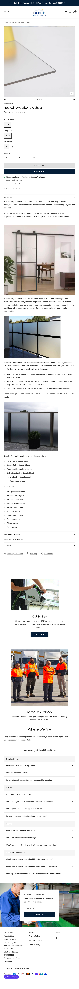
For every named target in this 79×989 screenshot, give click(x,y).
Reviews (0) (7, 545)
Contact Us (48, 553)
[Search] (9, 12)
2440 (8, 136)
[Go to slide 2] (39, 99)
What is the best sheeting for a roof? (20, 830)
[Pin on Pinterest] (13, 188)
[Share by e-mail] (19, 188)
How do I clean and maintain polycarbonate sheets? (26, 816)
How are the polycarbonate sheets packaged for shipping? (29, 780)
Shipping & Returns (15, 553)
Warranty (33, 553)
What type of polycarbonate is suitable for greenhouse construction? (33, 874)
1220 (7, 124)
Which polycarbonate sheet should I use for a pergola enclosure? (32, 866)
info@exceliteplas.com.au (14, 952)
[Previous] (4, 99)
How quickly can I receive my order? (20, 765)
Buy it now (39, 171)
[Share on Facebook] (10, 188)
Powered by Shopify (22, 968)
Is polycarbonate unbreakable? (18, 794)
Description (8, 197)
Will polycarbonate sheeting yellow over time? (24, 809)
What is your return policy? (17, 773)
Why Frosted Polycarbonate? (14, 539)
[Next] (74, 99)
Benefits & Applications (12, 534)
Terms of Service (35, 940)
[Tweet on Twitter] (16, 188)
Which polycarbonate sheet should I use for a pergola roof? (29, 859)
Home (6, 22)
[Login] (70, 12)
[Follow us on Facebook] (56, 938)
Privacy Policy (34, 936)
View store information (14, 184)
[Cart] (74, 12)
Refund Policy (34, 945)
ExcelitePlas (8, 103)
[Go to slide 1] (37, 99)
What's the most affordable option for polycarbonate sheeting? (31, 845)
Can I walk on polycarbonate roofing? (21, 837)
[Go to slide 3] (41, 99)
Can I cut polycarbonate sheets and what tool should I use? (29, 801)
